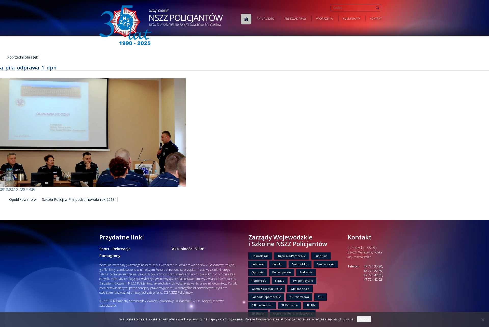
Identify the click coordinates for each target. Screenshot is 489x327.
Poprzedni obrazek (22, 57)
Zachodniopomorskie (266, 297)
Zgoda (364, 319)
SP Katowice (289, 305)
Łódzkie (278, 264)
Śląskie (279, 280)
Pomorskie (259, 280)
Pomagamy (109, 255)
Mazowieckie (326, 264)
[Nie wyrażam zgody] (482, 319)
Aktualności (266, 18)
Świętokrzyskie (303, 280)
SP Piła (310, 305)
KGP (320, 297)
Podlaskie (306, 272)
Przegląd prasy (295, 18)
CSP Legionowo (262, 305)
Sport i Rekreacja (115, 248)
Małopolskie (300, 264)
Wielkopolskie (300, 289)
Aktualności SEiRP (188, 248)
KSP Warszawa (299, 297)
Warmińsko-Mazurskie (267, 289)
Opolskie (258, 272)
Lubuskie (258, 264)
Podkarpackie (281, 272)
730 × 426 (27, 189)
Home (246, 19)
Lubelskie (321, 256)
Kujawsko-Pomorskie (291, 256)
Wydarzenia (324, 18)
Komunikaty (351, 18)
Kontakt (376, 18)
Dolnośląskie (260, 256)
